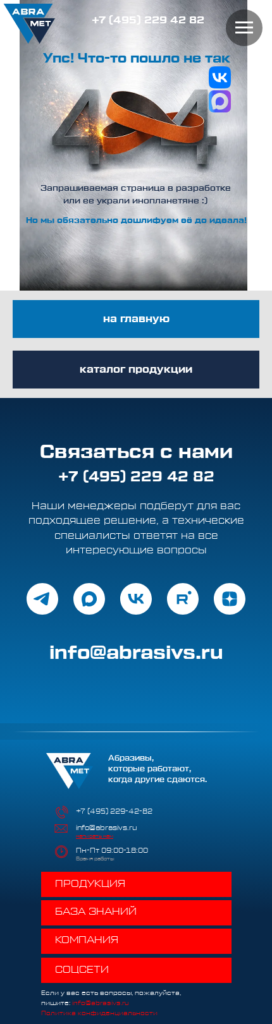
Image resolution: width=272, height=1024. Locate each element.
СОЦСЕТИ (82, 984)
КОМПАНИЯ (86, 954)
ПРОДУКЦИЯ (90, 898)
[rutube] (183, 606)
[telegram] (42, 606)
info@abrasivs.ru (106, 842)
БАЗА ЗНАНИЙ (96, 926)
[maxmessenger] (89, 606)
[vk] (136, 606)
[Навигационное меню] (244, 27)
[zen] (229, 606)
